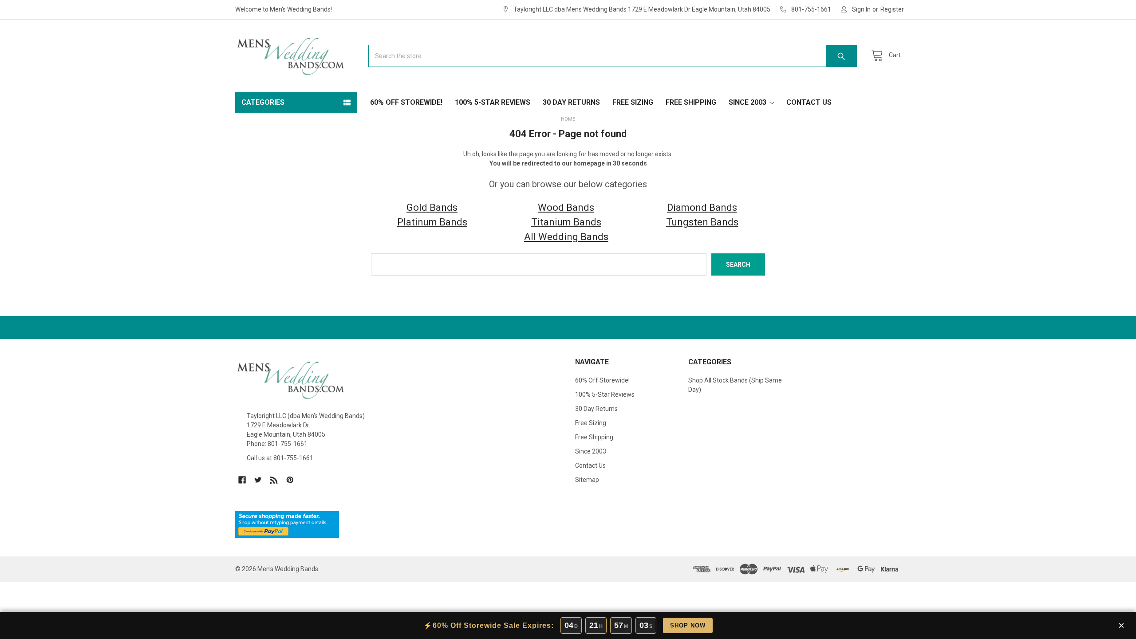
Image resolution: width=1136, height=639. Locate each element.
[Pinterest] (290, 480)
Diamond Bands (702, 207)
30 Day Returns (571, 102)
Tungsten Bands (702, 222)
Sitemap (587, 479)
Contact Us (809, 102)
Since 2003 (748, 102)
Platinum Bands (432, 222)
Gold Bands (432, 207)
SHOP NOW (688, 625)
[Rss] (274, 480)
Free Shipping (691, 102)
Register (892, 9)
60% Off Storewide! (406, 102)
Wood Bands (566, 207)
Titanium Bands (566, 222)
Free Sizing (632, 102)
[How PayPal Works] (287, 524)
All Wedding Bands (566, 236)
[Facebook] (242, 480)
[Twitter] (258, 480)
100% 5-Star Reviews (492, 102)
